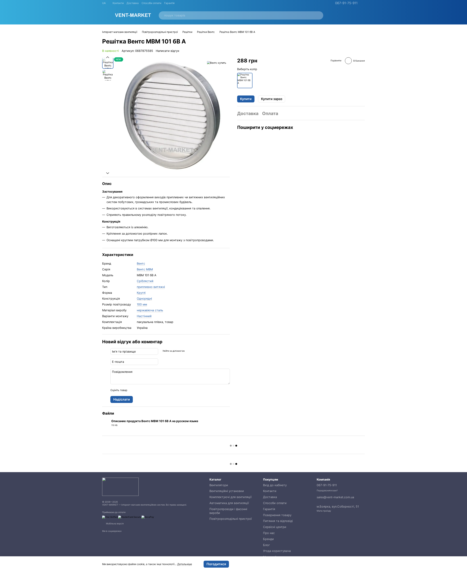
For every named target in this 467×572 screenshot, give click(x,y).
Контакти (118, 3)
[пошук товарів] (318, 15)
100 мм (142, 304)
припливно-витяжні (151, 287)
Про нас (269, 533)
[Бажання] (333, 15)
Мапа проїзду (324, 510)
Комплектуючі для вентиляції (230, 497)
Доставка (133, 3)
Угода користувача (277, 551)
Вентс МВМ (145, 269)
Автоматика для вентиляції (229, 503)
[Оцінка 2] (139, 390)
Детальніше (184, 564)
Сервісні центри (274, 527)
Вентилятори (218, 485)
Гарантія (169, 3)
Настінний (144, 316)
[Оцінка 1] (133, 390)
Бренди (268, 539)
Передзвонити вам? (327, 490)
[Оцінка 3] (145, 390)
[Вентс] (216, 62)
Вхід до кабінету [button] (275, 485)
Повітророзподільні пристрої (230, 519)
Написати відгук (167, 51)
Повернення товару (277, 515)
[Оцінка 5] (157, 390)
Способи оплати (151, 3)
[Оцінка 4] (151, 390)
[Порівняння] (343, 15)
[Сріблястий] (244, 80)
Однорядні (144, 298)
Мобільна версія (114, 523)
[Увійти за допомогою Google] (194, 351)
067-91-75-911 (346, 3)
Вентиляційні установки (226, 491)
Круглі (141, 292)
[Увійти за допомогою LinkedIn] (200, 351)
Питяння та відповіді (278, 521)
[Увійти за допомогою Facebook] (189, 351)
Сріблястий (145, 281)
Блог (266, 545)
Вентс (141, 263)
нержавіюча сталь (150, 310)
